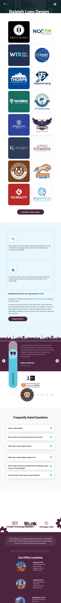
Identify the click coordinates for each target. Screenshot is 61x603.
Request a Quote (17, 319)
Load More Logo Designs (30, 212)
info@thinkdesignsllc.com (20, 526)
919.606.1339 (46, 527)
